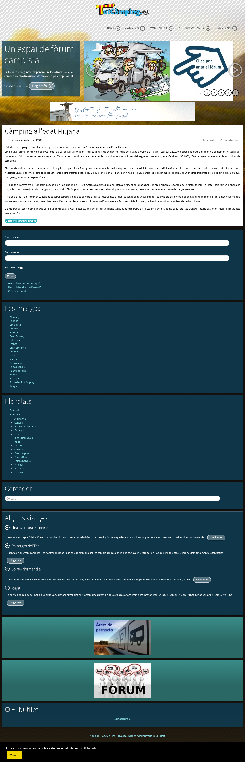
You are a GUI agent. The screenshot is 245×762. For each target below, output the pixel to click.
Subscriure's (122, 719)
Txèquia (14, 386)
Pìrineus (19, 464)
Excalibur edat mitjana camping (21, 221)
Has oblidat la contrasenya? (24, 283)
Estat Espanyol (18, 336)
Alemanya (15, 317)
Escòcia (14, 332)
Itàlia (12, 355)
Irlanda (14, 351)
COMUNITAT (158, 28)
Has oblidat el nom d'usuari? (24, 287)
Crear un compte (17, 291)
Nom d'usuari (12, 237)
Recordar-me (12, 267)
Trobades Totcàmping (22, 382)
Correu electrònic (230, 140)
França (13, 344)
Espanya (19, 430)
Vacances (15, 414)
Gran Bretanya (18, 347)
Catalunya (15, 324)
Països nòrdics (18, 370)
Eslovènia (15, 340)
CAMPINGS (223, 28)
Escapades (15, 410)
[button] (6, 755)
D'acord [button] (14, 755)
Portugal (15, 378)
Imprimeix (209, 140)
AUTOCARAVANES (191, 28)
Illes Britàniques (23, 438)
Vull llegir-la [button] (89, 748)
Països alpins (17, 363)
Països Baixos (17, 367)
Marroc (13, 359)
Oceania (18, 449)
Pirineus (14, 374)
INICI (110, 28)
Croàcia (14, 328)
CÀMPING (132, 28)
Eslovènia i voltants (25, 426)
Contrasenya (12, 252)
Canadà (14, 321)
